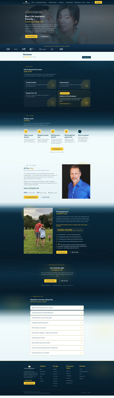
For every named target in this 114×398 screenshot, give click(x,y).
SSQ (80, 373)
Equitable (81, 378)
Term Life (68, 371)
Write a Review (87, 57)
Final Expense (77, 2)
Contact (88, 2)
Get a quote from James (31, 197)
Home (33, 2)
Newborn (54, 369)
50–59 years (55, 381)
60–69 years (55, 383)
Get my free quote (31, 36)
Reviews (61, 2)
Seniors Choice (82, 376)
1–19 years (55, 371)
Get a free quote (61, 252)
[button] (57, 308)
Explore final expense (65, 103)
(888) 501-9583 (45, 36)
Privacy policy (84, 392)
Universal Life (68, 375)
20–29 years (55, 373)
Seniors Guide (69, 2)
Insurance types (52, 2)
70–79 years (55, 385)
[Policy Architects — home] (26, 2)
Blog (83, 2)
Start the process (57, 149)
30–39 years (55, 376)
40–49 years (55, 378)
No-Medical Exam (69, 380)
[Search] (92, 2)
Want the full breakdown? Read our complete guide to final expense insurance (73, 225)
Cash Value (68, 378)
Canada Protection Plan (83, 371)
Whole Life (68, 373)
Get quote (98, 2)
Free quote (42, 381)
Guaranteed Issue (69, 382)
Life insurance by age (41, 2)
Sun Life (81, 369)
